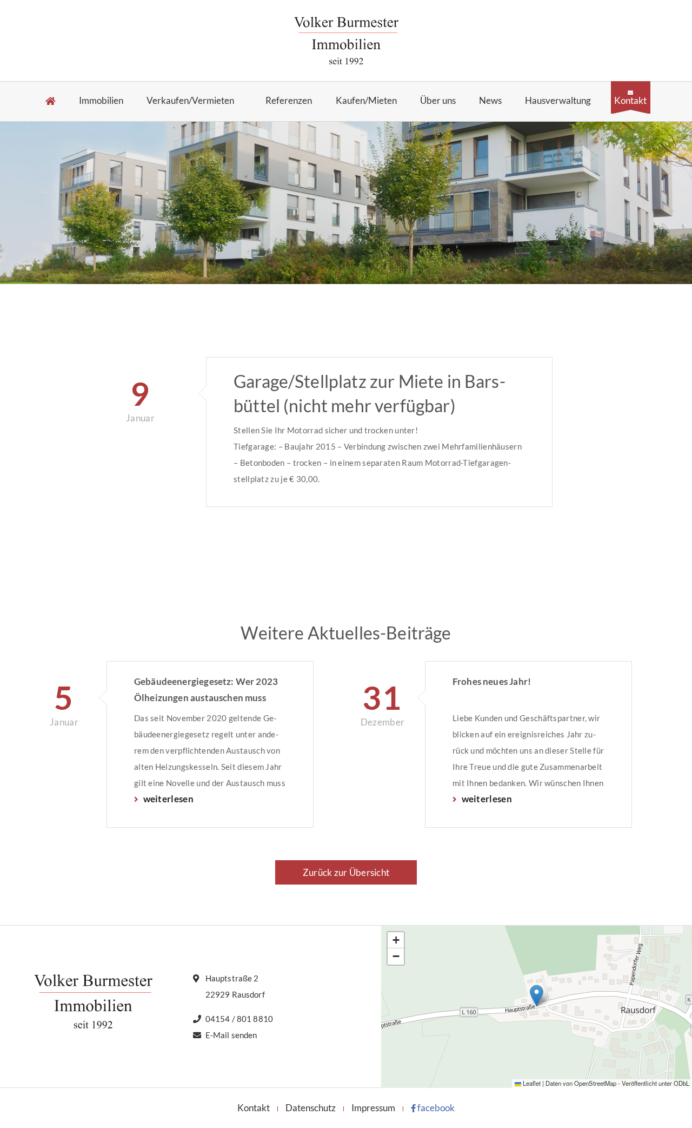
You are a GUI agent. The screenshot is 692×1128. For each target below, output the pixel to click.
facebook (435, 1107)
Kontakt (630, 100)
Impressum (373, 1107)
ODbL (681, 1083)
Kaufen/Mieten (366, 101)
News (490, 101)
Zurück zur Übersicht (346, 872)
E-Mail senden (231, 1035)
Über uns (438, 101)
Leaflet (531, 1083)
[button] (536, 996)
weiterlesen (167, 798)
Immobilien (101, 101)
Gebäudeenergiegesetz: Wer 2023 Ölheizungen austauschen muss (206, 689)
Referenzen (288, 101)
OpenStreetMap (595, 1083)
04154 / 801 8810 (239, 1019)
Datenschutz (310, 1107)
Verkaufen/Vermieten (190, 101)
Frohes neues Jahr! (492, 681)
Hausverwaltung (558, 101)
